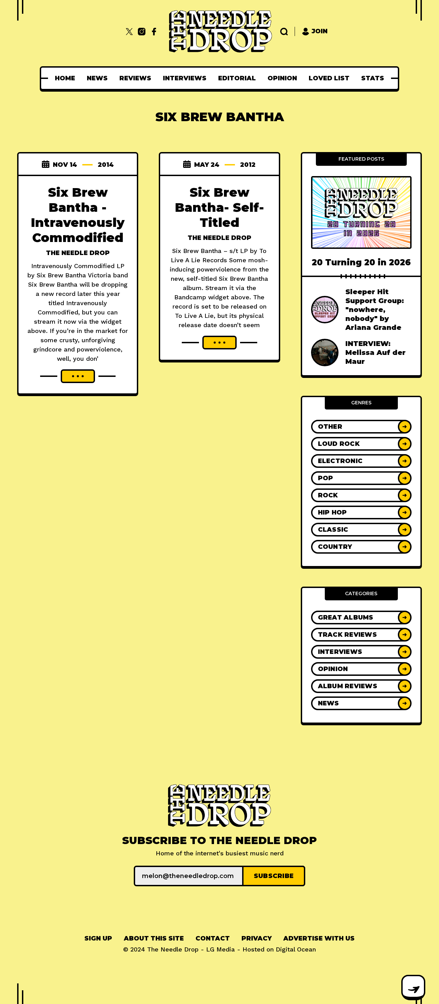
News (97, 78)
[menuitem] (65, 78)
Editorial (237, 78)
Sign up (98, 938)
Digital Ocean (296, 949)
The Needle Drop (78, 253)
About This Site (154, 938)
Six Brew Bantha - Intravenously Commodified (77, 215)
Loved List (329, 78)
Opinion (282, 78)
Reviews (135, 78)
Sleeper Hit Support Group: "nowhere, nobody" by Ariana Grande (374, 310)
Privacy (256, 938)
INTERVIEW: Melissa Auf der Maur (375, 352)
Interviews (184, 78)
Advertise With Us (319, 938)
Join (320, 31)
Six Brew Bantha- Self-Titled (219, 207)
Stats (372, 78)
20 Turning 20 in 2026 (361, 262)
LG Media (220, 949)
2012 (248, 165)
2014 (106, 165)
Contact (212, 938)
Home (65, 78)
